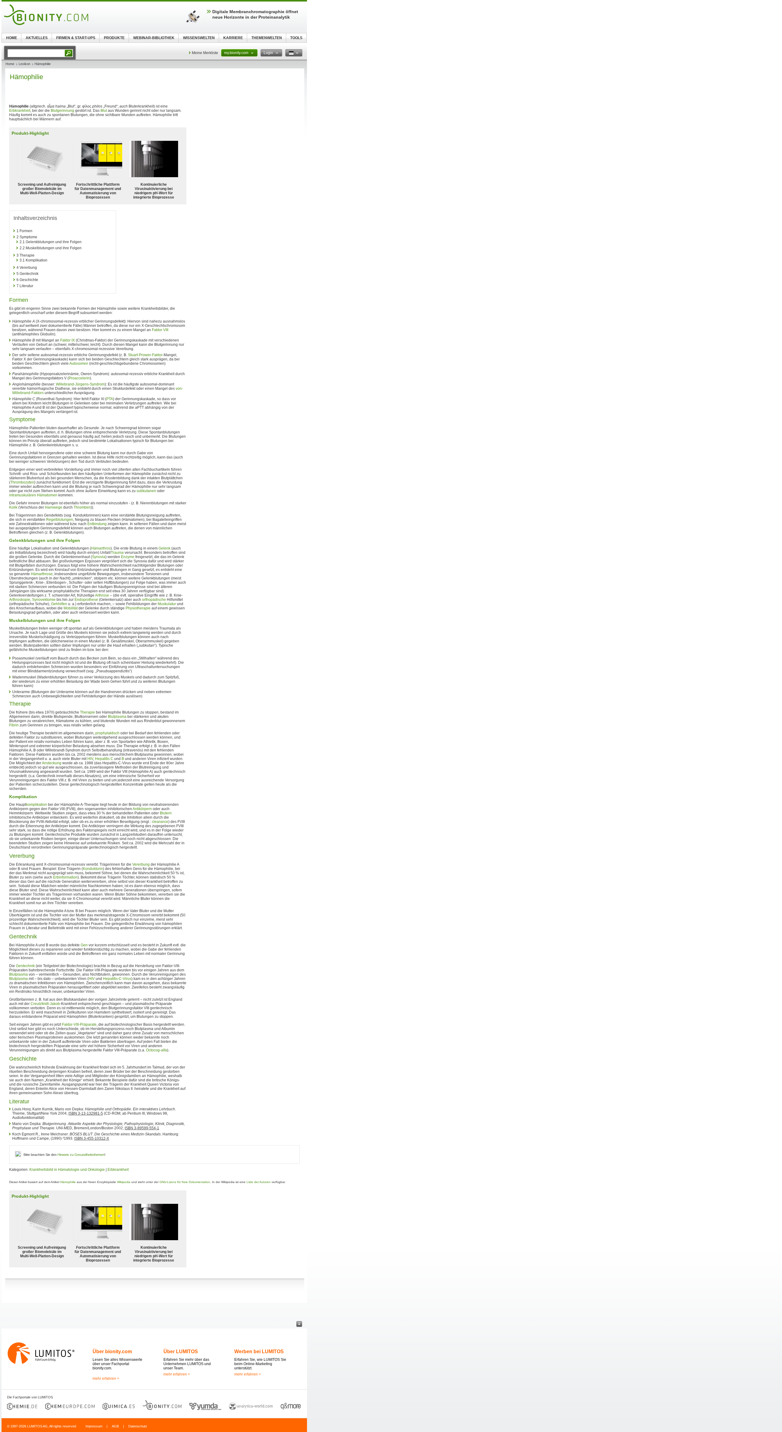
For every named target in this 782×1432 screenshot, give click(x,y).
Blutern (166, 813)
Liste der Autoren (259, 1182)
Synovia (98, 557)
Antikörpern (142, 809)
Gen (84, 945)
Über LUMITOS (180, 1351)
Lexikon (24, 64)
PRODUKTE (114, 38)
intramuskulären (22, 495)
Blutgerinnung (62, 110)
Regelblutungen (59, 519)
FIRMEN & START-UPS (75, 38)
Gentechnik (25, 966)
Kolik (13, 507)
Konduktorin (93, 869)
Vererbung (141, 864)
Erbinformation (65, 877)
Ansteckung (51, 763)
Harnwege (53, 507)
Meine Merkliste (205, 53)
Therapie (87, 712)
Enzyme (127, 557)
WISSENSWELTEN (199, 38)
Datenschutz (137, 1426)
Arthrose (102, 595)
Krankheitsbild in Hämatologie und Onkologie (67, 1169)
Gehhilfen (59, 604)
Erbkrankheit (19, 110)
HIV (90, 759)
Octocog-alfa (156, 1050)
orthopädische (154, 599)
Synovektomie (44, 599)
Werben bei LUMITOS (259, 1351)
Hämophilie (68, 1182)
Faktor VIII (160, 330)
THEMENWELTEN (266, 38)
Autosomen (78, 363)
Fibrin (14, 725)
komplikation (36, 804)
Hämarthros (101, 548)
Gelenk (164, 548)
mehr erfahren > (106, 1378)
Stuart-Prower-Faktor (145, 355)
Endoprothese (86, 599)
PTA (109, 399)
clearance (160, 822)
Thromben (82, 507)
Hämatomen (47, 495)
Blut (103, 110)
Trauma (117, 552)
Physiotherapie (138, 608)
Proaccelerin (79, 378)
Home (9, 64)
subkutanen (146, 491)
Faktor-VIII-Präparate (79, 1024)
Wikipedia (123, 1182)
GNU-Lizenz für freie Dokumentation (184, 1182)
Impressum (94, 1426)
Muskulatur (167, 604)
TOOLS (296, 38)
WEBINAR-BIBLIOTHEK (153, 38)
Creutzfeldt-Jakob (45, 1004)
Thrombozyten (22, 482)
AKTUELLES (37, 38)
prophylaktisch (107, 733)
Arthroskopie (19, 599)
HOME (11, 38)
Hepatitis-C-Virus (117, 979)
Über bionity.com (112, 1351)
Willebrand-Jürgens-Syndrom (80, 384)
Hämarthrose (42, 574)
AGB (115, 1426)
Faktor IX (67, 340)
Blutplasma (117, 716)
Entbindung (97, 524)
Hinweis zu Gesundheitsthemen (80, 1154)
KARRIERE (233, 38)
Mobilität (71, 608)
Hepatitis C (104, 759)
